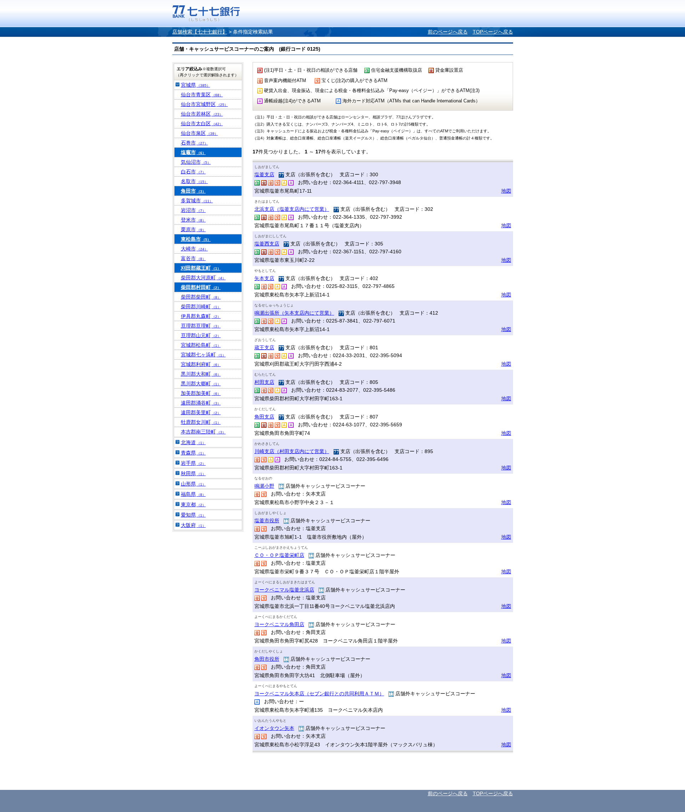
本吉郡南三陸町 (203, 432)
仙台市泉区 (199, 133)
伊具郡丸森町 (201, 316)
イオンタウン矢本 (274, 728)
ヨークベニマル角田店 (279, 624)
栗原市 (193, 229)
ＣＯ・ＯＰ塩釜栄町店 (279, 555)
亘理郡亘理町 (201, 326)
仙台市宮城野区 (204, 104)
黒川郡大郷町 (201, 383)
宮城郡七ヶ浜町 (203, 354)
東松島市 (196, 239)
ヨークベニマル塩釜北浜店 (284, 590)
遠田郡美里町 (201, 412)
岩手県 (193, 463)
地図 (506, 191)
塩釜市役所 (266, 520)
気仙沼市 (196, 162)
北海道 (193, 442)
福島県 (193, 494)
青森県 (193, 453)
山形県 (193, 484)
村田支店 (264, 382)
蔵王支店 (264, 347)
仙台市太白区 (202, 123)
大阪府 (193, 525)
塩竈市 (193, 152)
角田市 (193, 191)
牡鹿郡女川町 (201, 422)
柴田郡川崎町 (201, 306)
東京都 (193, 504)
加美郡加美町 (201, 393)
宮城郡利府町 (201, 364)
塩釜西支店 (266, 244)
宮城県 (195, 85)
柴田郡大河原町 (203, 277)
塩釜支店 (264, 174)
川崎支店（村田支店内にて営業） (291, 451)
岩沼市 (193, 210)
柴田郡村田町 (201, 287)
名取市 (194, 181)
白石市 (193, 171)
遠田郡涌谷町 (201, 403)
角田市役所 (266, 659)
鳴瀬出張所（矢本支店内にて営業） (294, 313)
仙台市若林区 (202, 114)
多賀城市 (197, 200)
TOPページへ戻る (493, 32)
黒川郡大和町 (201, 374)
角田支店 (264, 417)
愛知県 (193, 515)
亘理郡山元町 (201, 335)
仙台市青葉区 (202, 94)
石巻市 (194, 143)
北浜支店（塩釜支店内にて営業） (291, 209)
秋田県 (193, 473)
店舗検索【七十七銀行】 (199, 32)
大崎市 (194, 249)
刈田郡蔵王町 (201, 268)
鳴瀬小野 (264, 486)
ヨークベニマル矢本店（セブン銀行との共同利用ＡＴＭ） (319, 693)
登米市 (193, 220)
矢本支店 (264, 278)
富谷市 (193, 258)
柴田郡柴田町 (201, 297)
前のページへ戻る (448, 32)
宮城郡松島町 (201, 345)
